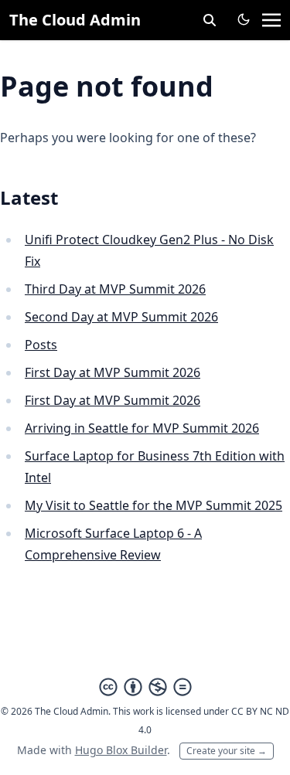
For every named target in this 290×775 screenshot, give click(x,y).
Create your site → (226, 750)
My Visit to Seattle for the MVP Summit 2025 (153, 505)
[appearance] (243, 19)
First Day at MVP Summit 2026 (112, 372)
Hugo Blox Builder (121, 750)
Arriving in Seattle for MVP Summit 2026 (142, 428)
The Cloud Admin (75, 19)
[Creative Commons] (145, 687)
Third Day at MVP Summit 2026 (115, 288)
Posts (41, 344)
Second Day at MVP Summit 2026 (121, 316)
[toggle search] (209, 20)
